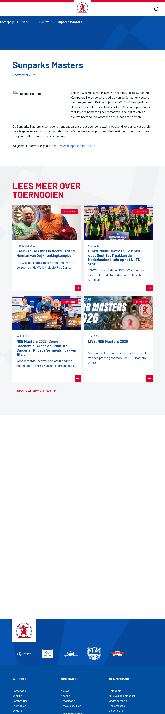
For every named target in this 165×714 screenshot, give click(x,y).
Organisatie (68, 700)
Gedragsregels (118, 700)
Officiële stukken (71, 705)
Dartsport (115, 690)
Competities (20, 700)
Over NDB (27, 22)
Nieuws (44, 22)
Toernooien (19, 705)
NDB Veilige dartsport (122, 695)
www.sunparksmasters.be (77, 146)
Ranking (17, 695)
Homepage (7, 22)
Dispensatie (116, 710)
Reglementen (117, 705)
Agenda (65, 695)
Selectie (17, 710)
